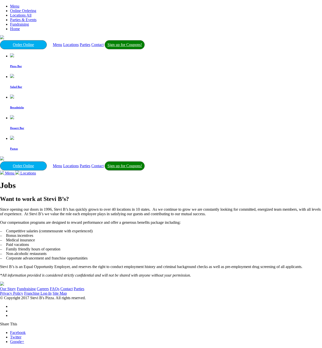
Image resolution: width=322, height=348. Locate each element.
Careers (43, 289)
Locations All (20, 15)
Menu (14, 6)
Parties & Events (23, 20)
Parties (85, 44)
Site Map (60, 293)
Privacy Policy (11, 293)
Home (15, 29)
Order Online (23, 44)
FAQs (54, 289)
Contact (97, 44)
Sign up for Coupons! (124, 44)
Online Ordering (23, 11)
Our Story (8, 289)
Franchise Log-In (38, 293)
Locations (71, 44)
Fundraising (19, 24)
